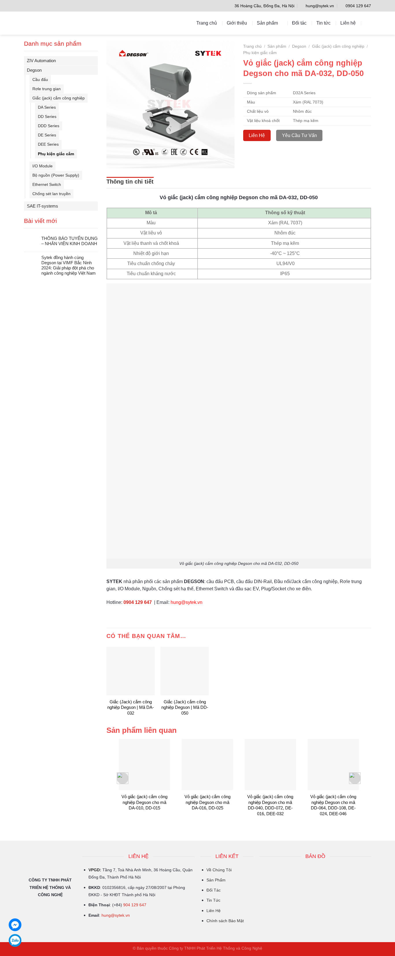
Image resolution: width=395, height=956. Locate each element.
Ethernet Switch (46, 184)
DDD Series (48, 125)
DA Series (47, 107)
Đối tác (299, 23)
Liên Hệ (213, 910)
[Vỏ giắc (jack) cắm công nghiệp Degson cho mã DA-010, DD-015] (144, 764)
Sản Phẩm (216, 880)
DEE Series (48, 144)
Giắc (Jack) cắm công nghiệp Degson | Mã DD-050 (184, 707)
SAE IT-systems (42, 206)
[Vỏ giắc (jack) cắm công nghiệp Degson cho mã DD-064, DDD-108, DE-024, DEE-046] (333, 764)
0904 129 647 (137, 602)
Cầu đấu (40, 79)
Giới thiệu (237, 23)
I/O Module (42, 166)
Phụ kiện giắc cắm (56, 153)
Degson (34, 70)
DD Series (47, 116)
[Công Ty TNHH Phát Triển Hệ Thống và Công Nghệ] (49, 23)
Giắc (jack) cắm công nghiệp (58, 98)
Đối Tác (213, 890)
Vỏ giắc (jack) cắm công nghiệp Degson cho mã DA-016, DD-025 (207, 802)
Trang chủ (206, 23)
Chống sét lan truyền (51, 193)
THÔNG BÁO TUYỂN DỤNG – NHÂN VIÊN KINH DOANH (69, 241)
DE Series (47, 135)
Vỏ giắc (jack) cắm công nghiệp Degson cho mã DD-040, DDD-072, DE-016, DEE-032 (270, 805)
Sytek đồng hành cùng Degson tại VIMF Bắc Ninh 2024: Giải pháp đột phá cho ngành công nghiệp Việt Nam (68, 265)
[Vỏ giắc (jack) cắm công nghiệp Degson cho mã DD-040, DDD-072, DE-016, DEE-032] (270, 764)
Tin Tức (213, 900)
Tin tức (323, 23)
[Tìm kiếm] (368, 23)
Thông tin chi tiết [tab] (130, 181)
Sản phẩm (267, 23)
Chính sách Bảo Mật (225, 920)
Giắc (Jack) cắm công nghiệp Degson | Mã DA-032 (130, 707)
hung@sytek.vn (115, 915)
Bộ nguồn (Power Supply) (55, 175)
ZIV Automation (41, 60)
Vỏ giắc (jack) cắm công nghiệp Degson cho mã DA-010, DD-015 (144, 802)
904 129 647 (134, 905)
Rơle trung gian (46, 88)
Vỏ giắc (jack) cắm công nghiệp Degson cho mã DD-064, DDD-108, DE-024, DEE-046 (333, 805)
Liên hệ (348, 23)
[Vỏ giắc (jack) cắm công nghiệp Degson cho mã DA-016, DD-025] (207, 764)
